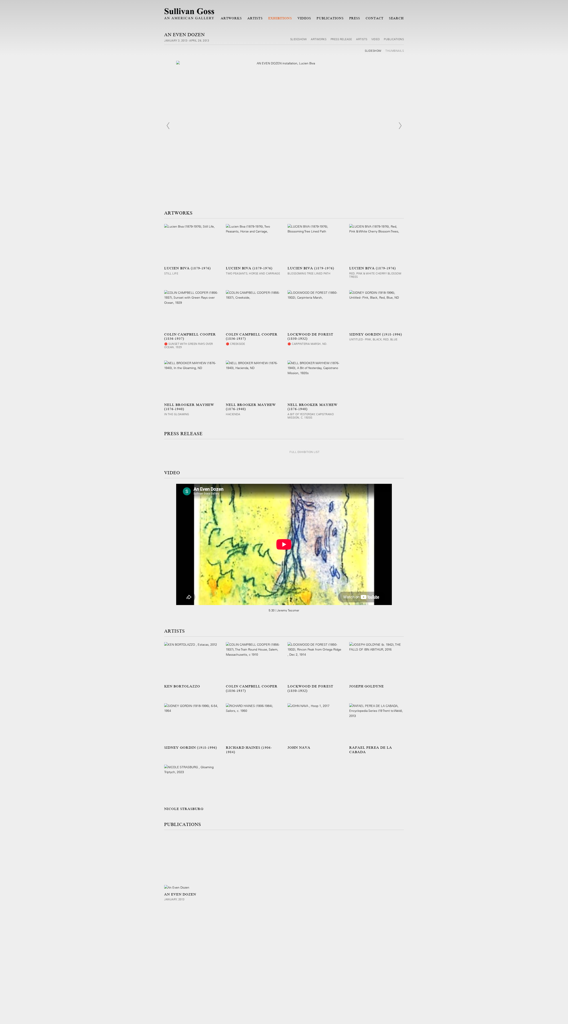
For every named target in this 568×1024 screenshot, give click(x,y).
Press (354, 18)
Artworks (231, 18)
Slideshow (298, 39)
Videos (304, 18)
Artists (254, 18)
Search (396, 18)
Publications (330, 18)
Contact (374, 18)
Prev (168, 125)
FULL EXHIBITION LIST (305, 452)
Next (400, 125)
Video (375, 39)
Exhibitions (280, 18)
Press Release (341, 39)
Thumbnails (394, 50)
